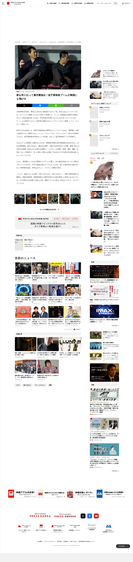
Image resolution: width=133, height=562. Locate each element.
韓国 (50, 385)
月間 (102, 158)
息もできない (32, 146)
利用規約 (59, 541)
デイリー (93, 158)
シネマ (18, 385)
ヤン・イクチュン (40, 385)
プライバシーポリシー (49, 541)
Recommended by (68, 329)
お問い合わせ (73, 541)
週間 (98, 158)
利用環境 (65, 541)
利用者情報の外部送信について (86, 541)
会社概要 (39, 541)
